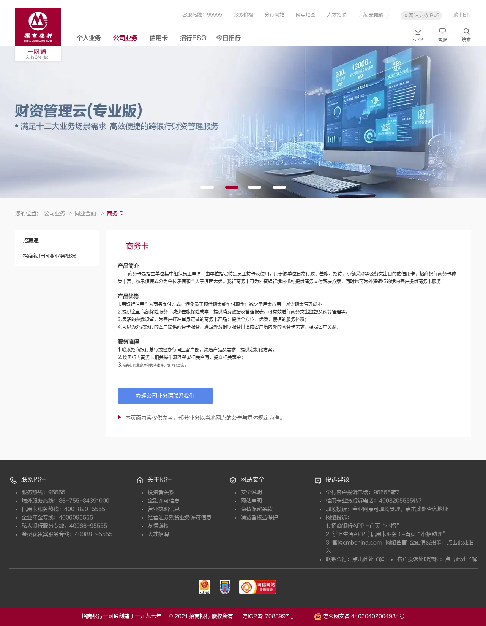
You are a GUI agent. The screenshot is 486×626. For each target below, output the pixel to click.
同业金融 (89, 213)
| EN (465, 14)
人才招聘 (337, 14)
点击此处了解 (368, 559)
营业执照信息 (164, 509)
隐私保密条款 (257, 509)
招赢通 (31, 241)
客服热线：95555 (202, 14)
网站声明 (251, 501)
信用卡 (159, 38)
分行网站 (274, 14)
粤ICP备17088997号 (277, 616)
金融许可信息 (164, 501)
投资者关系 (161, 492)
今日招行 (228, 38)
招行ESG (193, 38)
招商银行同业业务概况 (49, 256)
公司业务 (125, 38)
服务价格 (243, 14)
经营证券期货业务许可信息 (179, 517)
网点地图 (306, 14)
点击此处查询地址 (427, 509)
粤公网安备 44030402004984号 (363, 616)
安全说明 (251, 492)
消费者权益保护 (259, 517)
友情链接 (158, 526)
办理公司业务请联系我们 (165, 396)
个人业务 (89, 38)
